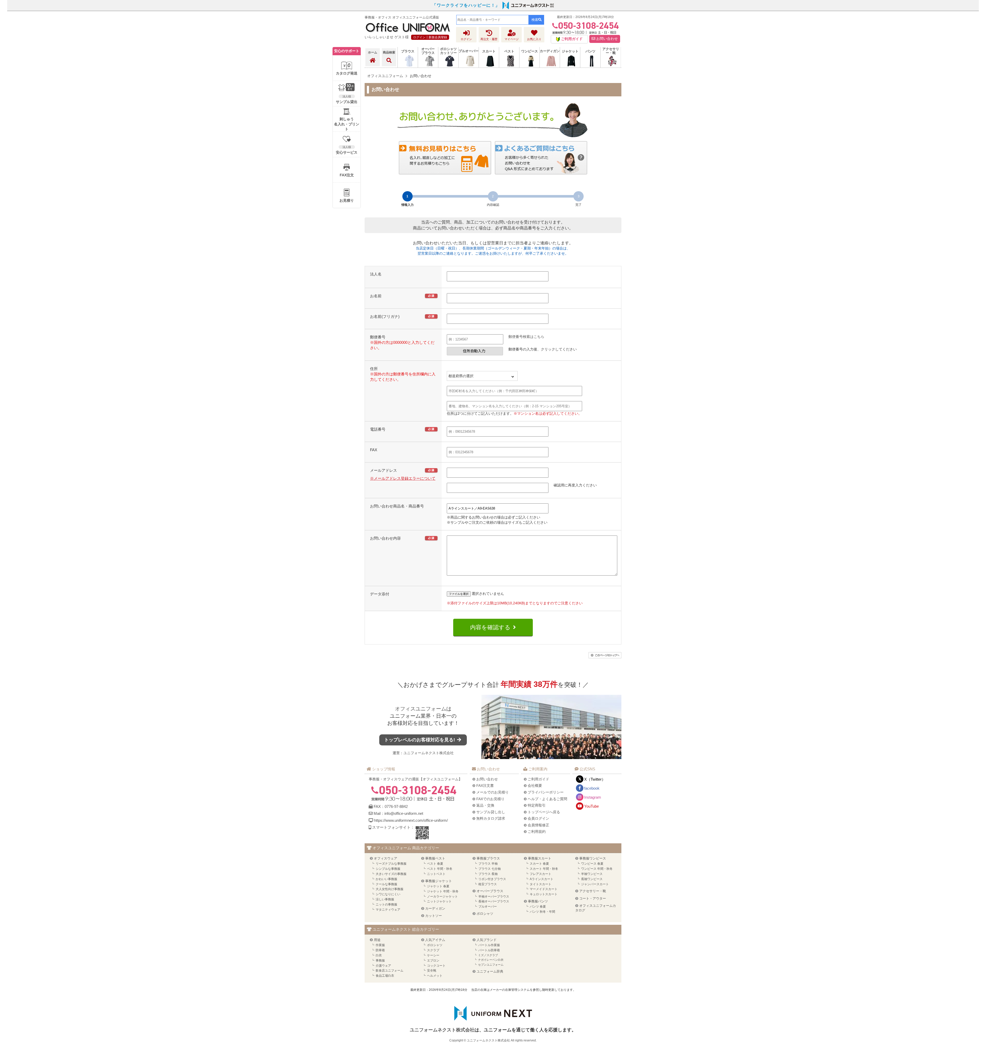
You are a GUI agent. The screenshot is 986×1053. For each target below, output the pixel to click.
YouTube (591, 806)
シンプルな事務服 (388, 869)
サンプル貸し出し (490, 812)
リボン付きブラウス (492, 879)
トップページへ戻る (544, 812)
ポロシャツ (485, 914)
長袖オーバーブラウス (493, 901)
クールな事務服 (386, 884)
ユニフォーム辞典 (490, 971)
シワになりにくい (388, 894)
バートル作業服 (489, 945)
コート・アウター (592, 898)
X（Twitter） (594, 779)
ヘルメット (434, 975)
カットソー (433, 916)
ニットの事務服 (386, 904)
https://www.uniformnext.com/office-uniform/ (411, 820)
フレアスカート (540, 874)
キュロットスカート (543, 894)
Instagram (592, 797)
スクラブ (433, 950)
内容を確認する (490, 627)
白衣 (379, 955)
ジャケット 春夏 (438, 886)
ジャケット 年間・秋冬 (443, 891)
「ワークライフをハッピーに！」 (466, 5)
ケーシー (433, 955)
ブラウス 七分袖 (489, 869)
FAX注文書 (485, 785)
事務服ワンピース (592, 858)
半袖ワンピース (592, 874)
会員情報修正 (538, 825)
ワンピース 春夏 (592, 863)
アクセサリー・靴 (592, 891)
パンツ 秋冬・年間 (542, 911)
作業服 (380, 945)
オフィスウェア (385, 858)
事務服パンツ (538, 901)
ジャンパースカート (595, 884)
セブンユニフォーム (491, 964)
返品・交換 (485, 805)
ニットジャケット (439, 901)
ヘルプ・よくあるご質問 (547, 799)
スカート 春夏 (539, 863)
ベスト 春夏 (435, 863)
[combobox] (492, 20)
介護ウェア (383, 965)
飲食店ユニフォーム (389, 970)
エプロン (433, 960)
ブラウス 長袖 (488, 874)
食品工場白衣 (385, 975)
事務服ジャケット (438, 881)
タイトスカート (540, 884)
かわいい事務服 (386, 879)
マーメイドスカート (543, 889)
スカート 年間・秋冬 (544, 869)
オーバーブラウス (490, 891)
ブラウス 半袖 (488, 863)
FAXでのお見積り (490, 799)
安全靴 (431, 970)
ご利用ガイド (538, 779)
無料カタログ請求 (490, 818)
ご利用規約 (537, 831)
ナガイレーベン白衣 (491, 959)
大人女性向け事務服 (389, 889)
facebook (592, 788)
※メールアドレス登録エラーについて (402, 478)
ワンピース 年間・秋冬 (597, 869)
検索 (535, 20)
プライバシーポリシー (546, 792)
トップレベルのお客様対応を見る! (420, 739)
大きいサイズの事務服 (391, 874)
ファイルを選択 (459, 593)
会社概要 (535, 785)
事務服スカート (539, 858)
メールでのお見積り (492, 792)
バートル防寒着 (489, 950)
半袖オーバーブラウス (493, 896)
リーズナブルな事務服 (391, 863)
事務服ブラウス (488, 858)
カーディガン (435, 908)
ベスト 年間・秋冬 (439, 869)
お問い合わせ (606, 39)
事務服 (380, 960)
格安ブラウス (487, 884)
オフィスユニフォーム (420, 709)
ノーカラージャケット (442, 896)
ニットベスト (436, 874)
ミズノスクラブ (488, 955)
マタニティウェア (388, 909)
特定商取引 (537, 805)
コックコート (436, 965)
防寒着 (380, 950)
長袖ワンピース (592, 879)
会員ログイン (538, 818)
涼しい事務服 (385, 899)
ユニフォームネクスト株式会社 (428, 753)
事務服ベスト (435, 858)
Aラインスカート (541, 879)
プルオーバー (487, 906)
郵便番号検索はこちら (526, 337)
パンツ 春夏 (538, 906)
